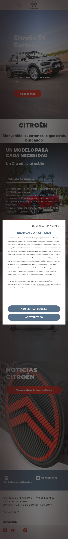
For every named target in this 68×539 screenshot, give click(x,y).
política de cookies (43, 284)
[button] (47, 226)
